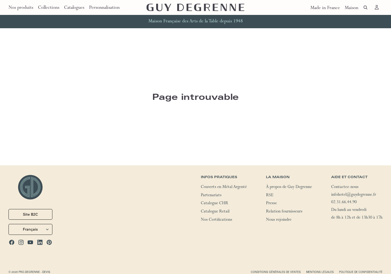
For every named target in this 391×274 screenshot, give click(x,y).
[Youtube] (30, 242)
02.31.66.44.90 (344, 202)
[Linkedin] (40, 242)
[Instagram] (21, 242)
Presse (271, 203)
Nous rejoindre (279, 220)
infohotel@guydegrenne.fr (353, 195)
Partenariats (211, 195)
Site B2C (30, 214)
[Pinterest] (49, 242)
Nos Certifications (216, 220)
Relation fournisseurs (284, 212)
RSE (269, 195)
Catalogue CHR (214, 203)
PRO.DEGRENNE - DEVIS (34, 272)
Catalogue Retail (215, 212)
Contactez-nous (345, 187)
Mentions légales (320, 272)
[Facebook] (12, 242)
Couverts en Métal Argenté (224, 187)
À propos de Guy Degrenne (289, 187)
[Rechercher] (365, 7)
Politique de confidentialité (360, 272)
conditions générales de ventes (276, 272)
